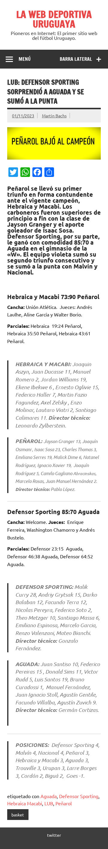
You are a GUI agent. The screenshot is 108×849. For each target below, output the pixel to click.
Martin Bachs (54, 115)
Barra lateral (76, 59)
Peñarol (64, 803)
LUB (48, 803)
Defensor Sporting (78, 796)
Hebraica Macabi (24, 803)
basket (17, 814)
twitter (54, 835)
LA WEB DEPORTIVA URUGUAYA (54, 19)
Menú (25, 59)
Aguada (48, 796)
